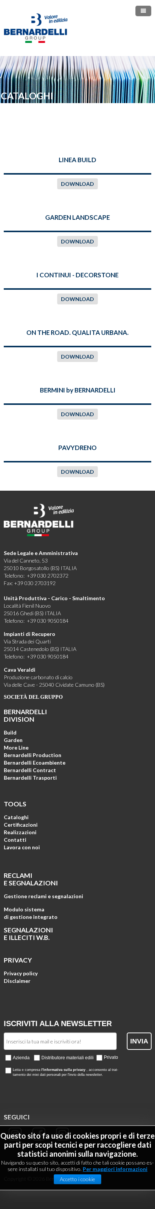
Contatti (15, 839)
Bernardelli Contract (30, 770)
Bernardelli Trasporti (30, 777)
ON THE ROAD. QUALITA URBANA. (77, 332)
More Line (16, 747)
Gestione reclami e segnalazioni (43, 896)
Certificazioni (21, 824)
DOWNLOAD (77, 184)
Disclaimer (17, 981)
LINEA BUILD (77, 160)
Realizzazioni (20, 832)
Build (10, 732)
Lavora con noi (22, 847)
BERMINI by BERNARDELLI (77, 390)
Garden (13, 740)
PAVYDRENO (77, 448)
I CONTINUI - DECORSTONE (77, 275)
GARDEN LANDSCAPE (77, 217)
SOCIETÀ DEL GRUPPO (33, 697)
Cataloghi (16, 817)
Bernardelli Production (32, 755)
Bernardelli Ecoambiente (34, 762)
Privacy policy (21, 973)
